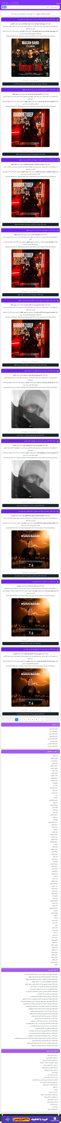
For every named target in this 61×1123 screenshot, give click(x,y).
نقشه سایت (5, 2)
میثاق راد (55, 915)
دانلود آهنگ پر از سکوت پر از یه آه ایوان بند (44, 581)
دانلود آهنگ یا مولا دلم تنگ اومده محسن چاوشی (46, 1018)
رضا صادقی (55, 770)
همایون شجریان (54, 901)
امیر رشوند (55, 930)
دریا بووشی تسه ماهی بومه (51, 1097)
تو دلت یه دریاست (53, 1092)
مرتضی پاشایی (54, 768)
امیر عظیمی (55, 891)
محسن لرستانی (54, 815)
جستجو (4, 7)
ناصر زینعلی (55, 903)
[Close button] (58, 1115)
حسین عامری (54, 866)
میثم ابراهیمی (54, 778)
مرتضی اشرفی (54, 758)
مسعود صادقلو (54, 766)
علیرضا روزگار (55, 874)
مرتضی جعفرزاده (54, 834)
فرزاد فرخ (55, 820)
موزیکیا (56, 1089)
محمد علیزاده (54, 888)
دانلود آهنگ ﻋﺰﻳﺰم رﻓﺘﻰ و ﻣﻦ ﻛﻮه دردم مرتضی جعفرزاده (44, 1045)
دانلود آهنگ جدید (14, 2)
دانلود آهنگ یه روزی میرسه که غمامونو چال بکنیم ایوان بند (40, 649)
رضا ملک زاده (55, 937)
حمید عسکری (54, 849)
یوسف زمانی (55, 859)
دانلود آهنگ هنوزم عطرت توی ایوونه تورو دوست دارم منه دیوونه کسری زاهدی (39, 1001)
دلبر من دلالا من (54, 1104)
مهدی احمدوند (54, 864)
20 (32, 719)
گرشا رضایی (55, 807)
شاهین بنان (55, 896)
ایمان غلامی (55, 928)
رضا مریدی (55, 935)
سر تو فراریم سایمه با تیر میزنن (50, 1060)
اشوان (56, 925)
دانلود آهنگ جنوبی (53, 734)
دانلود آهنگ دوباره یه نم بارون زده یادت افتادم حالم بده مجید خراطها (37, 300)
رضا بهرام (55, 802)
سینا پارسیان (54, 761)
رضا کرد (56, 918)
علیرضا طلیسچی (54, 805)
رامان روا (56, 910)
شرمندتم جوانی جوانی (52, 1102)
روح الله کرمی (54, 851)
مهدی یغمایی (54, 913)
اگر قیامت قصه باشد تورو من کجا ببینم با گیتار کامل (45, 1080)
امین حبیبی (55, 920)
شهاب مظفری (54, 775)
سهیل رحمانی (54, 952)
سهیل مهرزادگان (54, 842)
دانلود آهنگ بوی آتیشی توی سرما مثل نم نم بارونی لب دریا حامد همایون (40, 999)
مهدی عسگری (54, 945)
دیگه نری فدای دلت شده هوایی (50, 1085)
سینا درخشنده (54, 837)
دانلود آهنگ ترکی (54, 729)
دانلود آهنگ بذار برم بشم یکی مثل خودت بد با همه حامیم (40, 371)
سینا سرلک (55, 878)
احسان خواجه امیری (53, 822)
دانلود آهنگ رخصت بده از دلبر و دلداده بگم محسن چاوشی (44, 1021)
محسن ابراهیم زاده (53, 800)
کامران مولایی (54, 773)
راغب (56, 795)
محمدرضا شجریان (53, 908)
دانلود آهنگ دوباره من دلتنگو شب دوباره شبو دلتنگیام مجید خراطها (37, 160)
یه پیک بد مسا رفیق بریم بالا (51, 1065)
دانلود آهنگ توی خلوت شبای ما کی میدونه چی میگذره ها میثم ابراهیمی (40, 1004)
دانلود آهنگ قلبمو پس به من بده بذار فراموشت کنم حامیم (40, 441)
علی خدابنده (55, 827)
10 (28, 719)
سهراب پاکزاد (55, 955)
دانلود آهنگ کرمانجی (53, 739)
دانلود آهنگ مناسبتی (53, 746)
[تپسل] (2, 1115)
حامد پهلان (55, 905)
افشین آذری (55, 869)
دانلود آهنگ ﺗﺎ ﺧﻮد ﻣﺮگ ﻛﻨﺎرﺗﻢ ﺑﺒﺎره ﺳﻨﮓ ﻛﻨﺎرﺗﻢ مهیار (45, 1040)
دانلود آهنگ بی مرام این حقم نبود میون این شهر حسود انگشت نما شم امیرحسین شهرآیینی (36, 1038)
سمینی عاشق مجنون (53, 1099)
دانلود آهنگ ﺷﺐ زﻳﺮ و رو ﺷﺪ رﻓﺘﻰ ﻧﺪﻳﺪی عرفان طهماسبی (44, 1026)
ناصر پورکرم (55, 959)
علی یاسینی (55, 793)
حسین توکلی (54, 950)
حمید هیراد (55, 790)
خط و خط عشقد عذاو (53, 1075)
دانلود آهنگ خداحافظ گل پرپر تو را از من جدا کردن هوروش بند (43, 1031)
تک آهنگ (55, 1087)
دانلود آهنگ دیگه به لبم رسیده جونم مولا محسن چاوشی (44, 1011)
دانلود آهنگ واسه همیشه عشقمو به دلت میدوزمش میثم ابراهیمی (42, 1006)
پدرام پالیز (55, 861)
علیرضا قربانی (54, 893)
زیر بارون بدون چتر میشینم (51, 1070)
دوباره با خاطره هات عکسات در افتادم (49, 1062)
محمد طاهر (55, 942)
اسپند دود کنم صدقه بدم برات (50, 1077)
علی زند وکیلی (54, 839)
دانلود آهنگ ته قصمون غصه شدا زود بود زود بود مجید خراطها (39, 90)
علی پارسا (55, 932)
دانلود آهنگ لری (54, 741)
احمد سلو (55, 756)
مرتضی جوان (55, 940)
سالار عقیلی (55, 763)
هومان (56, 964)
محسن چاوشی (54, 780)
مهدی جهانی (55, 854)
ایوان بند (56, 844)
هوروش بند (55, 783)
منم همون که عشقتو (53, 1109)
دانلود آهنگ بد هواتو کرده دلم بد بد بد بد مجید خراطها (41, 230)
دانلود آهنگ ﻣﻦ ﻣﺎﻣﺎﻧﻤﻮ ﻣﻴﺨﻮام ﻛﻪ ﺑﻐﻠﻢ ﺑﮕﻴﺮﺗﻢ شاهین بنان (43, 1033)
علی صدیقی (55, 886)
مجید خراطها (55, 881)
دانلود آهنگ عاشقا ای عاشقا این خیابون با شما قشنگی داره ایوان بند (37, 511)
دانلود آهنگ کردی (53, 736)
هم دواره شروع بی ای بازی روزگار (50, 1067)
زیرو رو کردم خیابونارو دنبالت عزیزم (49, 1094)
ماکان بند (55, 797)
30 (36, 719)
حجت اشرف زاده (54, 788)
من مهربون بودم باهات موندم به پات (49, 1082)
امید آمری (55, 856)
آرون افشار (55, 810)
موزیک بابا (55, 1107)
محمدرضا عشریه (54, 883)
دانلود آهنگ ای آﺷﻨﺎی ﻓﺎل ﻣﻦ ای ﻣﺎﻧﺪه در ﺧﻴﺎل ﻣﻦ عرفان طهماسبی (42, 1023)
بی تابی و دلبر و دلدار (53, 1055)
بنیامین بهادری (54, 962)
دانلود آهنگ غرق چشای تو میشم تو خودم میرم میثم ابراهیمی (43, 1009)
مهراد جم (55, 785)
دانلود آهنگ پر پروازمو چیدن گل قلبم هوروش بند (46, 1028)
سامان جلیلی (54, 824)
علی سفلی (55, 898)
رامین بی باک (54, 957)
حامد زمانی (55, 923)
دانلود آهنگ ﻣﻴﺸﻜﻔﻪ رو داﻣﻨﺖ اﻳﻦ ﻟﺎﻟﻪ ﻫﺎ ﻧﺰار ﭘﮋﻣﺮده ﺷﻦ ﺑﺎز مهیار (42, 1043)
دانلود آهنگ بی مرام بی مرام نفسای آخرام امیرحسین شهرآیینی (43, 1036)
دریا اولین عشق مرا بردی (52, 1058)
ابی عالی (56, 876)
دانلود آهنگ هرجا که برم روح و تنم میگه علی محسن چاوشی (43, 1013)
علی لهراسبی (55, 871)
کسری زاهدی (55, 947)
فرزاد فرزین (55, 832)
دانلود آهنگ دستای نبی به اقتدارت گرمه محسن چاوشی (44, 1016)
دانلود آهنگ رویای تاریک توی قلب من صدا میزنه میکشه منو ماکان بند (37, 19)
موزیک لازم (55, 1072)
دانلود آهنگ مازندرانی (52, 743)
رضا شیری (55, 817)
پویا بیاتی (55, 812)
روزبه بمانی (55, 847)
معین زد (56, 829)
